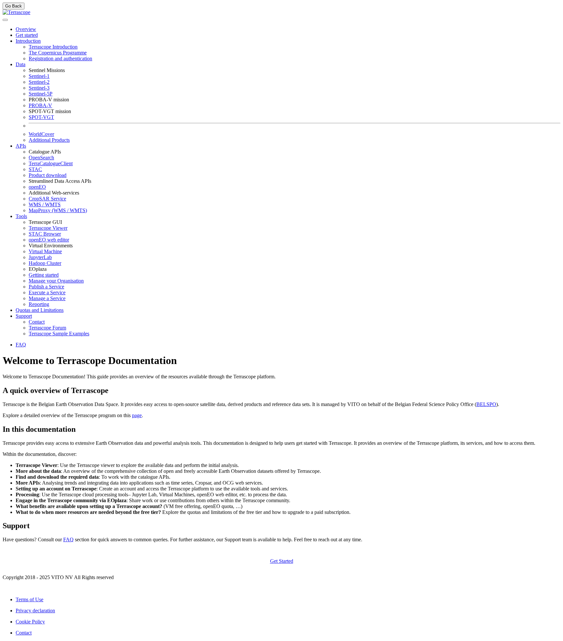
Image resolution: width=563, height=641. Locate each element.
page (137, 415)
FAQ (68, 539)
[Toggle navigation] (5, 20)
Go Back (13, 6)
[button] (28, 41)
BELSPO (486, 404)
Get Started (281, 561)
